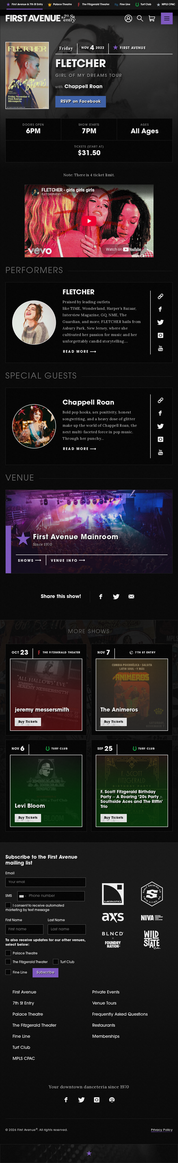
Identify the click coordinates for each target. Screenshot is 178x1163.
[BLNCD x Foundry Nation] (113, 940)
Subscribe (45, 972)
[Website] (160, 296)
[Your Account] (128, 18)
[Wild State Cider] (152, 940)
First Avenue (24, 992)
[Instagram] (160, 335)
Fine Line (19, 972)
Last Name (56, 920)
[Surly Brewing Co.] (152, 893)
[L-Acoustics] (113, 894)
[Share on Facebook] (101, 596)
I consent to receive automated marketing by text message (34, 908)
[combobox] (23, 896)
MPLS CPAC (24, 1059)
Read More (76, 352)
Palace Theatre (25, 953)
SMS (8, 896)
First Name (13, 920)
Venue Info (64, 561)
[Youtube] (160, 348)
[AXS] (113, 917)
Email (10, 873)
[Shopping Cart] (152, 18)
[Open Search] (140, 18)
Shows (26, 561)
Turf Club (66, 962)
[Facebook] (160, 309)
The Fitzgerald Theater (30, 962)
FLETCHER (78, 292)
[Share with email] (131, 596)
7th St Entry (23, 1004)
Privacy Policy (162, 1130)
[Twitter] (160, 322)
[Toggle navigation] (167, 18)
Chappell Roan (88, 403)
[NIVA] (152, 917)
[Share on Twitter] (116, 596)
